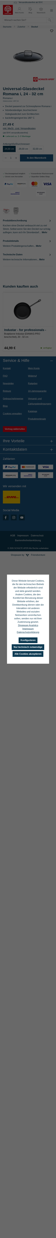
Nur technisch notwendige (28, 647)
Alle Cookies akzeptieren (28, 654)
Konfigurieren (28, 640)
